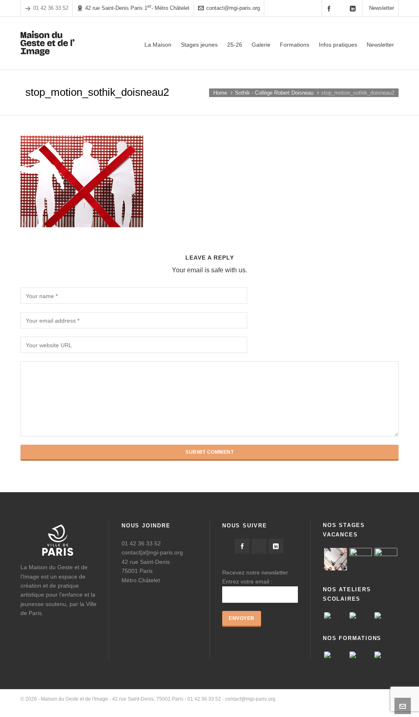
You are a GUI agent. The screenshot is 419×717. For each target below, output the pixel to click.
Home (220, 93)
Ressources (342, 707)
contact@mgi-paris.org (233, 8)
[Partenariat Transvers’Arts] (335, 654)
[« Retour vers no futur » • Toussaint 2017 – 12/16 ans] (360, 559)
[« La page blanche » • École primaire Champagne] (360, 615)
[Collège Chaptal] (335, 615)
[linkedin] (354, 8)
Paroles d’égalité (303, 707)
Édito (273, 707)
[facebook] (330, 8)
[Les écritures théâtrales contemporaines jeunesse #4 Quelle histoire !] (360, 654)
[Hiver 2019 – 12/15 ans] (385, 559)
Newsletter (381, 8)
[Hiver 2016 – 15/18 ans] (335, 559)
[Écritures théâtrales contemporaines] (385, 654)
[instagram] (342, 8)
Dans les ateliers (380, 707)
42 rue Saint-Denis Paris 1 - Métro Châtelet (137, 7)
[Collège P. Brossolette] (385, 615)
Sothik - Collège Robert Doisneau (274, 93)
